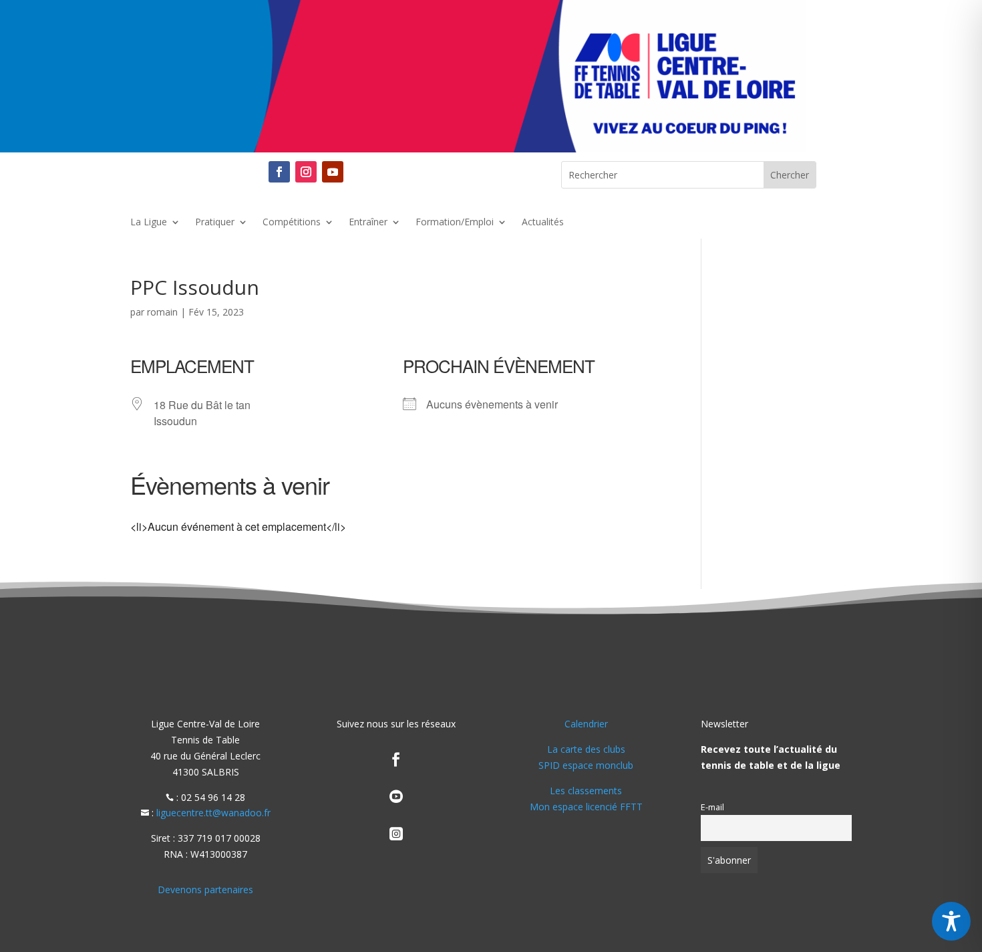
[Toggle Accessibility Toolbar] (951, 921)
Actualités (543, 222)
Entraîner (368, 222)
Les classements (586, 790)
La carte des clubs (586, 749)
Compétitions (292, 222)
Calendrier (586, 723)
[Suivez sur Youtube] (332, 172)
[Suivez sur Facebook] (279, 172)
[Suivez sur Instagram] (306, 172)
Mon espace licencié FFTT (586, 806)
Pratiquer (214, 222)
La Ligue (148, 222)
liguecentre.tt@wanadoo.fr (213, 812)
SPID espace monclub (585, 765)
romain (162, 312)
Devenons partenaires (205, 889)
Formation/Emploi (455, 222)
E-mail (712, 807)
